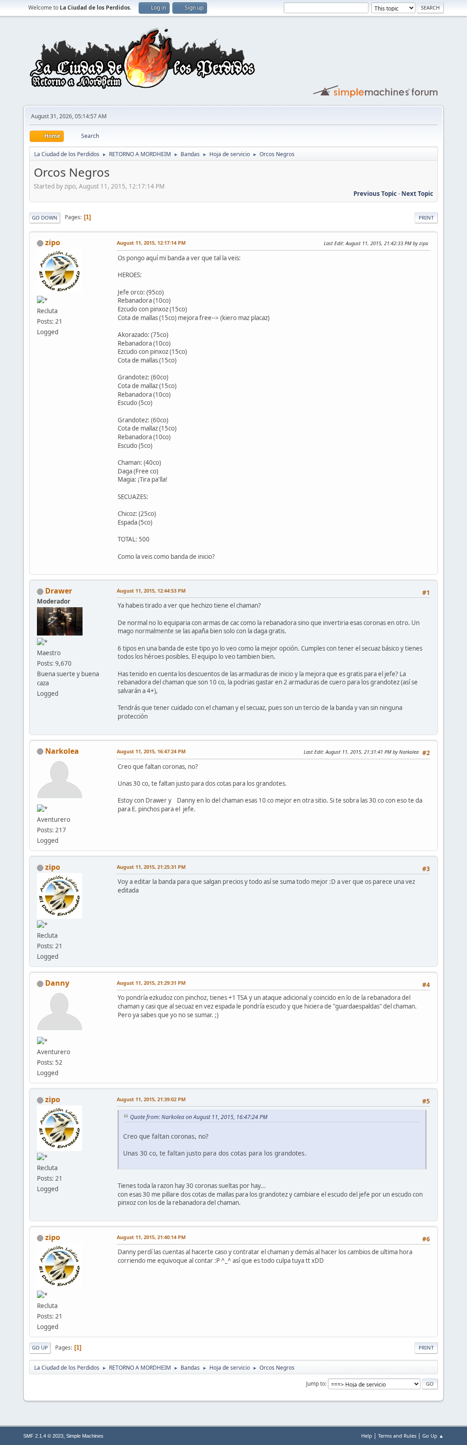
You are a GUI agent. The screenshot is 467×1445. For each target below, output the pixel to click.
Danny (57, 983)
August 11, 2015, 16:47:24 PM (151, 751)
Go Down (44, 217)
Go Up (40, 1347)
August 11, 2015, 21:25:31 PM (151, 866)
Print (426, 217)
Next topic (417, 193)
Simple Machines (85, 1436)
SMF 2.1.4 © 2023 (43, 1436)
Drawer (58, 591)
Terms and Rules (397, 1435)
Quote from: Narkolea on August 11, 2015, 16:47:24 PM (198, 1117)
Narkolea (62, 751)
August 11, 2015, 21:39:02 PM (151, 1099)
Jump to (315, 1383)
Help (366, 1435)
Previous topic (375, 193)
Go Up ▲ (433, 1435)
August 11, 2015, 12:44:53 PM (151, 590)
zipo (52, 242)
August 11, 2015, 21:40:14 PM (151, 1237)
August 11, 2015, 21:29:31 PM (151, 982)
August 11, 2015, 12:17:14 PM (151, 242)
